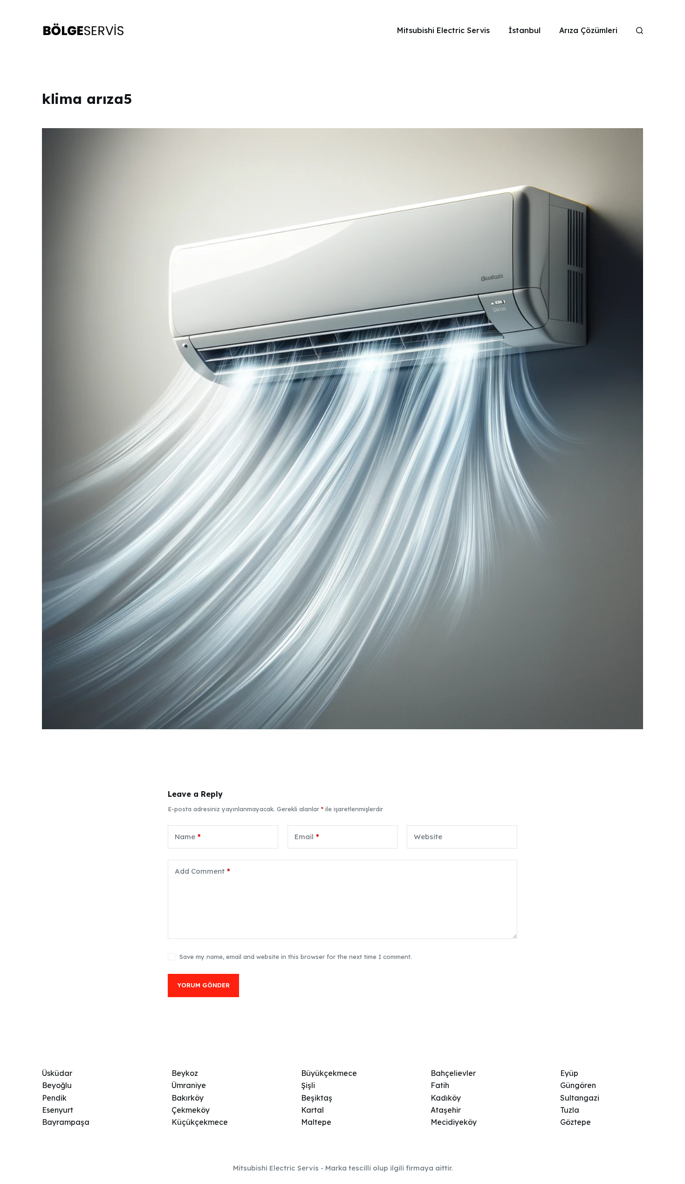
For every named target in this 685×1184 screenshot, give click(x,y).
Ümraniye (188, 1085)
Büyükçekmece (329, 1073)
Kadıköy (446, 1097)
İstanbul (524, 30)
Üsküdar (57, 1073)
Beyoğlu (57, 1085)
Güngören (578, 1085)
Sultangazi (579, 1097)
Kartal (312, 1110)
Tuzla (569, 1110)
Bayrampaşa (65, 1122)
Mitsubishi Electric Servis (443, 30)
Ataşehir (446, 1110)
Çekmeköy (190, 1110)
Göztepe (575, 1122)
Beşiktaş (316, 1097)
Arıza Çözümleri (588, 30)
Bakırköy (187, 1097)
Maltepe (316, 1122)
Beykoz (184, 1073)
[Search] (639, 30)
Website (428, 836)
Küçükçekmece (199, 1122)
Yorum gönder (203, 985)
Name (188, 836)
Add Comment (202, 871)
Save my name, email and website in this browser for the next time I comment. (295, 956)
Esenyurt (57, 1110)
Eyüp (569, 1073)
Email (307, 836)
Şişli (308, 1085)
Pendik (54, 1097)
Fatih (440, 1085)
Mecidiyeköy (454, 1122)
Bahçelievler (453, 1073)
